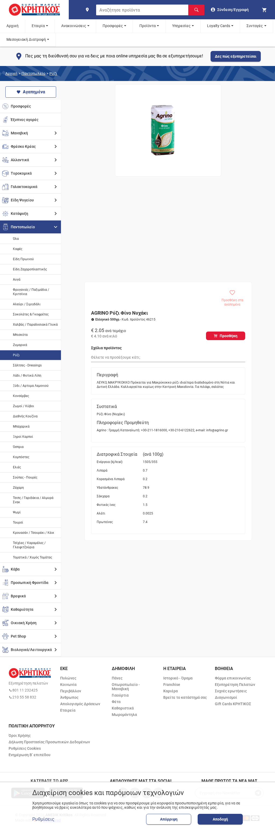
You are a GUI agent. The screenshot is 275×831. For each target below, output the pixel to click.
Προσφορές (113, 26)
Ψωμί (17, 512)
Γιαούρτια (120, 695)
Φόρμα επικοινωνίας (233, 678)
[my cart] (265, 9)
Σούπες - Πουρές (25, 477)
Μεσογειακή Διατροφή (26, 39)
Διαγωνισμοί (226, 697)
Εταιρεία (67, 710)
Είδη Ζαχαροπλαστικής (30, 269)
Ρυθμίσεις (43, 819)
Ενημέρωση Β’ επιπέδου (29, 755)
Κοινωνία (68, 684)
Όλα (16, 239)
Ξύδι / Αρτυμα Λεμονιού (31, 386)
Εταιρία (38, 26)
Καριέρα (170, 691)
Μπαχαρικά (21, 426)
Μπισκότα (20, 335)
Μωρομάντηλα (124, 714)
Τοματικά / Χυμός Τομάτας (32, 557)
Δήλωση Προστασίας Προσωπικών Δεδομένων (49, 742)
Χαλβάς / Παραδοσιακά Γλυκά (35, 324)
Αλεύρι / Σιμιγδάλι (27, 304)
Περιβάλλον (70, 691)
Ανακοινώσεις (73, 26)
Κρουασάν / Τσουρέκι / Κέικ (33, 533)
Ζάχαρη (18, 488)
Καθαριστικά (123, 708)
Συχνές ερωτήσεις (231, 691)
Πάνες (117, 678)
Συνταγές (255, 26)
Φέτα (116, 702)
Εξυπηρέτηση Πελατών (235, 684)
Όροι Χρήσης (20, 735)
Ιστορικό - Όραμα (178, 678)
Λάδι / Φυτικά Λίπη (27, 375)
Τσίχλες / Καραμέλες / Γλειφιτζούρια (29, 545)
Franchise (171, 684)
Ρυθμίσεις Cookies (25, 748)
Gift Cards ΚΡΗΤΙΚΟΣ (233, 704)
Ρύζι (53, 73)
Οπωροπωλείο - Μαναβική (126, 686)
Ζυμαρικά (20, 345)
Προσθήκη (228, 336)
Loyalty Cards (218, 26)
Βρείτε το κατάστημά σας (185, 697)
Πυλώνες (68, 678)
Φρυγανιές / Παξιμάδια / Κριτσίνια (31, 292)
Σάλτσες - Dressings (27, 365)
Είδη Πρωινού (23, 259)
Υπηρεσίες (181, 26)
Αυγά (16, 279)
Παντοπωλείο (33, 73)
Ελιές (17, 467)
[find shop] (87, 9)
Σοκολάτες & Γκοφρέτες (31, 314)
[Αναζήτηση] (196, 10)
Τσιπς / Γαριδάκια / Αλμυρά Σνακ (33, 500)
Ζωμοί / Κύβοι (23, 406)
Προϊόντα (147, 26)
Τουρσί (18, 522)
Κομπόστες (21, 457)
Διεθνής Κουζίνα (25, 416)
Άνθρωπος (69, 697)
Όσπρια (18, 447)
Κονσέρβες (21, 396)
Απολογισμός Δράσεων (80, 704)
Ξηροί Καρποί (23, 437)
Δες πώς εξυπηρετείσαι (235, 56)
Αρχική (12, 26)
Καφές (17, 249)
